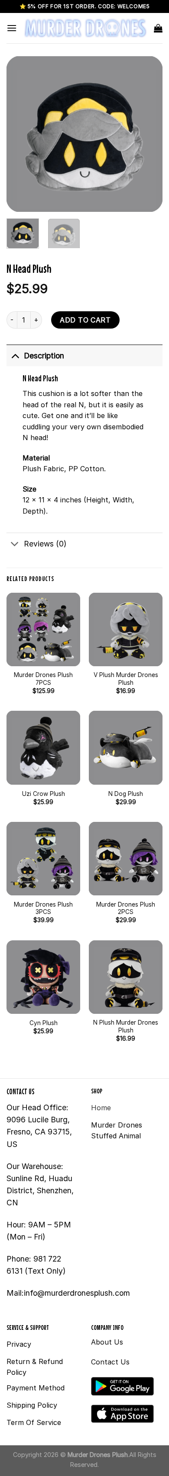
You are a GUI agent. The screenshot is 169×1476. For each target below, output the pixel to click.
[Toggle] (14, 355)
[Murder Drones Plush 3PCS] (43, 858)
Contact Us (110, 1362)
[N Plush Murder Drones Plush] (125, 977)
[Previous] (20, 134)
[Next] (148, 134)
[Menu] (11, 27)
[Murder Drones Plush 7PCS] (43, 629)
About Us (107, 1342)
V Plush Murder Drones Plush (126, 678)
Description (44, 355)
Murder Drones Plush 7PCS (43, 678)
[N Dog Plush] (125, 747)
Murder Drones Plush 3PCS (43, 908)
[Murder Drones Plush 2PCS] (125, 858)
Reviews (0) (45, 543)
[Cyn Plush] (43, 977)
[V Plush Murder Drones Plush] (125, 629)
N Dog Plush (125, 793)
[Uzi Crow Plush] (43, 747)
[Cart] (158, 28)
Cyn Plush (43, 1022)
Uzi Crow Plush (43, 793)
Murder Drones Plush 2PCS (125, 908)
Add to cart (85, 320)
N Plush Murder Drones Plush (125, 1026)
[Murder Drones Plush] (85, 28)
